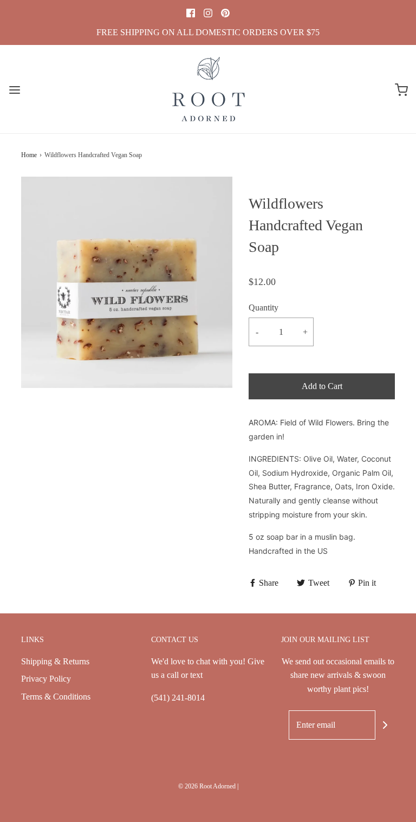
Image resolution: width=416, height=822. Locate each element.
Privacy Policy (46, 678)
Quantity (263, 307)
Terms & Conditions (55, 696)
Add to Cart (322, 386)
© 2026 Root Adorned (207, 786)
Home (29, 155)
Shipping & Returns (55, 661)
